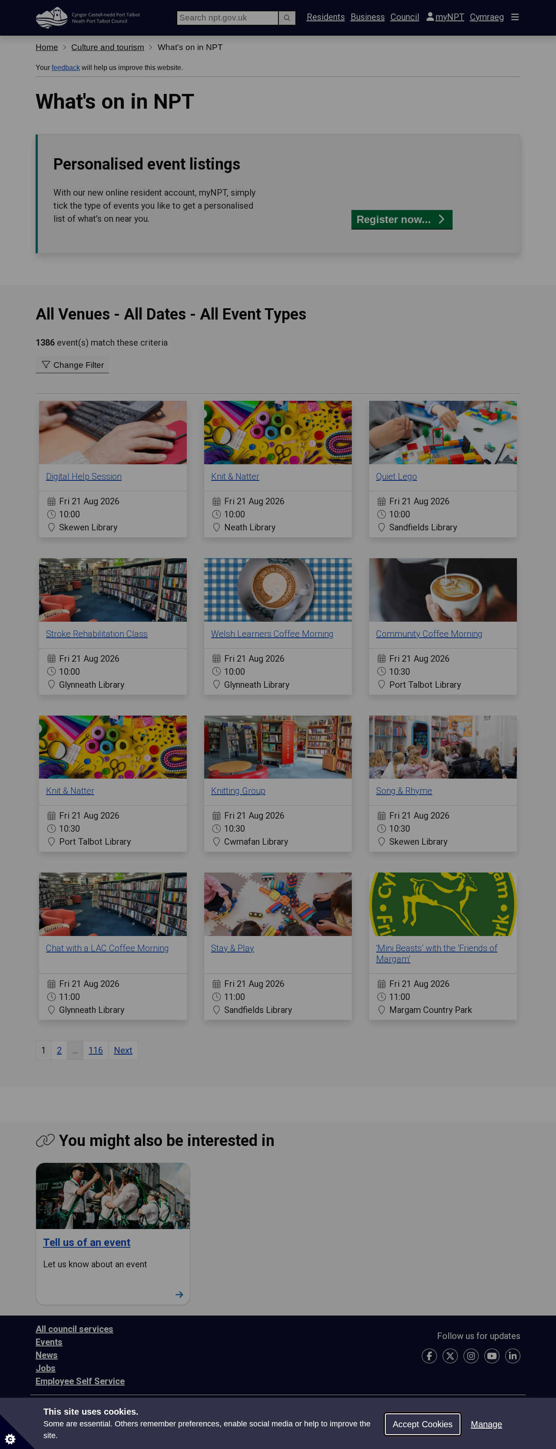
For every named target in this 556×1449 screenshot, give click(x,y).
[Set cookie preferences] (17, 1431)
